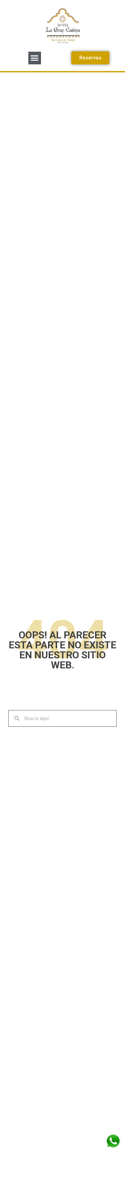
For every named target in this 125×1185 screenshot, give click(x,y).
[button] (34, 58)
